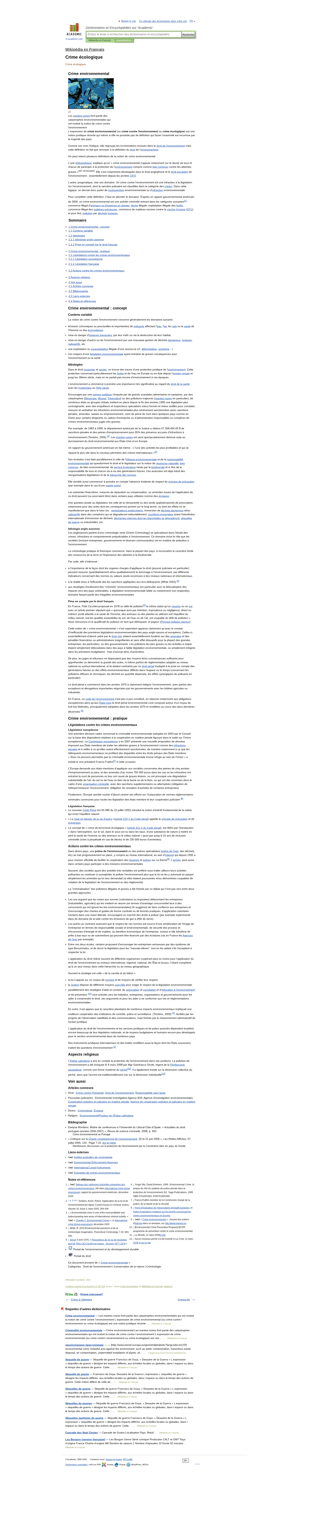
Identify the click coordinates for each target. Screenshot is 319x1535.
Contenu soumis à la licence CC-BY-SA (85, 1286)
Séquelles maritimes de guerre (84, 1417)
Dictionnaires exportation (76, 1464)
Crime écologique (129, 1286)
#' (106, 1115)
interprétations (123, 40)
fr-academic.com (74, 39)
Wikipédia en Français (99, 40)
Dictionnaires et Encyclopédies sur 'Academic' (119, 28)
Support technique (114, 1459)
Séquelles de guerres (78, 1403)
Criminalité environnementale (83, 1330)
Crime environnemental (80, 1315)
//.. (175, 1223)
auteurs (168, 1286)
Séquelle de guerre (77, 1374)
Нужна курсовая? (91, 1294)
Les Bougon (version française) (85, 1439)
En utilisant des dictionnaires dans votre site (163, 21)
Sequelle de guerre (77, 1359)
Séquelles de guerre (77, 1388)
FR (191, 21)
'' (162, 1208)
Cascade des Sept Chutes (81, 1432)
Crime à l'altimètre (81, 1299)
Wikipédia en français (152, 1286)
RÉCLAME (128, 1459)
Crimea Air (184, 1299)
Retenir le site (128, 21)
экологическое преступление (84, 1344)
